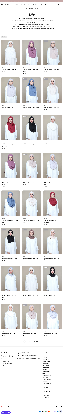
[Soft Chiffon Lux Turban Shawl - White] (10, 52)
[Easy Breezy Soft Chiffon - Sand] (31, 316)
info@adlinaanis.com (7, 358)
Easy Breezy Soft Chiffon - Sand (29, 333)
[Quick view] (18, 42)
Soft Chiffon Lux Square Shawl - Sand (30, 182)
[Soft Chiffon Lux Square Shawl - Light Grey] (52, 165)
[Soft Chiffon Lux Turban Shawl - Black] (31, 127)
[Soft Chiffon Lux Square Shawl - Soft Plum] (10, 165)
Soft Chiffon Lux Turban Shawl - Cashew (52, 107)
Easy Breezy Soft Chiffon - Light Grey (51, 333)
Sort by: (51, 36)
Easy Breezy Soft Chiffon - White (8, 333)
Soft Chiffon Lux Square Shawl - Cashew (31, 220)
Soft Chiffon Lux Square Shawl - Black (9, 258)
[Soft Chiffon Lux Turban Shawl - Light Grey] (10, 90)
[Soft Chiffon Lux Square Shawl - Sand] (31, 165)
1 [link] (24, 341)
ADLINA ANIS (7, 409)
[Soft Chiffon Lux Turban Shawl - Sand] (52, 52)
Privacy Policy (37, 358)
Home (26, 8)
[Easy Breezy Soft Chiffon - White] (10, 316)
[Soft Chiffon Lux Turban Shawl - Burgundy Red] (10, 127)
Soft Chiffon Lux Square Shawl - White (51, 145)
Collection (31, 8)
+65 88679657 (6, 361)
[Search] (55, 4)
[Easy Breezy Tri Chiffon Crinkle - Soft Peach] (52, 241)
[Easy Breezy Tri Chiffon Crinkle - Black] (52, 278)
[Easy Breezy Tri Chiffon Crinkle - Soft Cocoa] (31, 241)
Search (44, 354)
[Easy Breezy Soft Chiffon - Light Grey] (52, 316)
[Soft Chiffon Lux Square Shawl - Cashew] (31, 203)
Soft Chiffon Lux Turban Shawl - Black (30, 145)
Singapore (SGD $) (7, 406)
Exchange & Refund (47, 400)
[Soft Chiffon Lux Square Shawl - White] (52, 127)
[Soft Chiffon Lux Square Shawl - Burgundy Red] (52, 203)
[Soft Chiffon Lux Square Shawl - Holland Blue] (10, 203)
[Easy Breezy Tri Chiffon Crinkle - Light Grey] (10, 278)
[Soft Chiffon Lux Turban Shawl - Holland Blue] (31, 90)
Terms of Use (31, 358)
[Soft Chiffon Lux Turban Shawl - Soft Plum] (31, 52)
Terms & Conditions (47, 397)
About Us (45, 357)
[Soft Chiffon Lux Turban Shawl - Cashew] (52, 90)
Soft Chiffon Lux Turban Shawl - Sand (51, 69)
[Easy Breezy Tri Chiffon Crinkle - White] (31, 278)
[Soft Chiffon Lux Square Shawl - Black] (10, 241)
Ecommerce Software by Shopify (18, 409)
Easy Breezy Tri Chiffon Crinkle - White (30, 296)
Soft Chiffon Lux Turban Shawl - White (9, 69)
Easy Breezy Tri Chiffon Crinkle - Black (51, 296)
